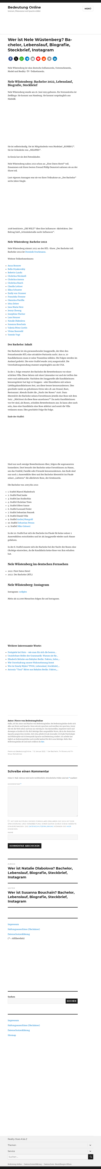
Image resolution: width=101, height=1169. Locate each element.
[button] (10, 59)
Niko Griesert (24, 526)
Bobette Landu (15, 272)
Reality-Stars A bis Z (17, 1139)
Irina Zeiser (13, 303)
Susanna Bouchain (17, 324)
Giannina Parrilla (16, 300)
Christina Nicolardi (17, 276)
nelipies (23, 592)
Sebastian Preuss (26, 523)
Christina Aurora (16, 279)
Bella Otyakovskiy (16, 269)
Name (10, 832)
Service (11, 1151)
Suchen (11, 997)
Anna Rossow (14, 265)
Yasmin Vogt (14, 334)
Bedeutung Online (24, 7)
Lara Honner (14, 317)
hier (42, 742)
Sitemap (12, 1035)
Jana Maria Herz (15, 307)
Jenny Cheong (14, 310)
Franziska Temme (16, 296)
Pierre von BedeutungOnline (19, 751)
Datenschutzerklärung (41, 826)
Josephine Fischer (16, 314)
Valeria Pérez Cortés (17, 328)
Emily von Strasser (17, 293)
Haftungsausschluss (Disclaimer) (24, 929)
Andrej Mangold (25, 519)
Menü (88, 9)
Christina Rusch (15, 283)
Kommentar (14, 784)
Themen (12, 1145)
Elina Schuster (15, 290)
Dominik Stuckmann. (35, 252)
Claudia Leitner (15, 286)
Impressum (13, 924)
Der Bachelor (53, 751)
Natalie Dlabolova (16, 321)
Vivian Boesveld (15, 331)
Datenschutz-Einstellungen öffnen (58, 1164)
